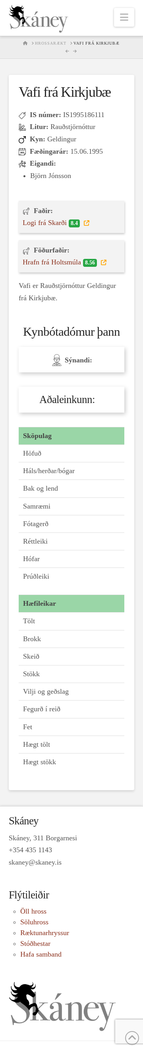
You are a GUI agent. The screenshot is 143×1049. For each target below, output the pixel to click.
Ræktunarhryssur (44, 933)
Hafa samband (41, 954)
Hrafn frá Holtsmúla (59, 262)
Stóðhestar (35, 943)
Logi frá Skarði (50, 223)
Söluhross (34, 922)
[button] (124, 17)
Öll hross (33, 911)
